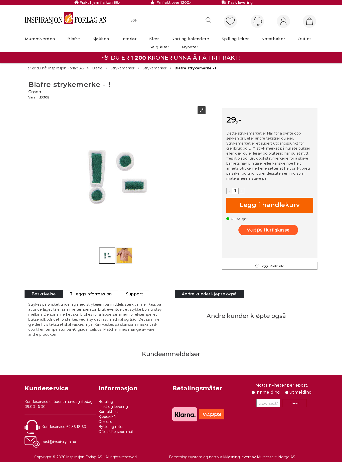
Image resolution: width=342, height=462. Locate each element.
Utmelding (300, 392)
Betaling (105, 401)
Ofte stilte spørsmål (115, 431)
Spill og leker (235, 38)
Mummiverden (40, 38)
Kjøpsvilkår (107, 416)
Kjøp (269, 205)
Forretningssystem (185, 457)
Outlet (304, 38)
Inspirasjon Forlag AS (66, 68)
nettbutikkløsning (224, 457)
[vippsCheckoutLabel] (269, 230)
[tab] (44, 294)
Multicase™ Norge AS (276, 457)
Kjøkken (100, 38)
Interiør (129, 38)
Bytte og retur (111, 426)
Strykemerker (122, 68)
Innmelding (268, 392)
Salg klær (159, 47)
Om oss (105, 421)
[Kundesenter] (257, 21)
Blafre (73, 38)
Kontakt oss (108, 411)
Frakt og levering (113, 406)
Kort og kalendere (190, 38)
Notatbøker (273, 38)
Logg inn (283, 22)
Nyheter (190, 47)
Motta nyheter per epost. (281, 385)
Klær (154, 38)
